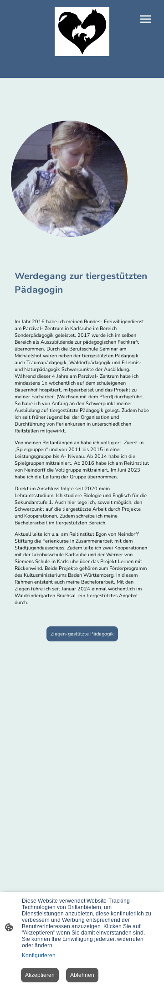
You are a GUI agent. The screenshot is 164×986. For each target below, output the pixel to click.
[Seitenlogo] (82, 31)
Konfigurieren (39, 955)
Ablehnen (82, 975)
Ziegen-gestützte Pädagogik (82, 633)
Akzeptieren (40, 975)
